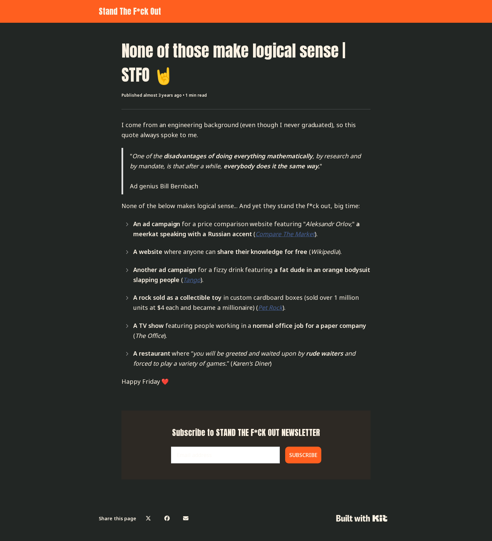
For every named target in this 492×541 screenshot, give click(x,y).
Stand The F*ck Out (130, 11)
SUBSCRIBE (303, 455)
